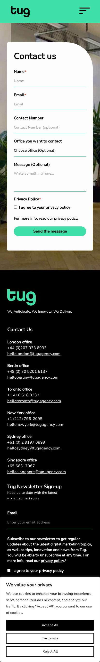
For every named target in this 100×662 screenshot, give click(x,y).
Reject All (50, 651)
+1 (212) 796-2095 (24, 418)
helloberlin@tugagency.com (32, 377)
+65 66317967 (21, 466)
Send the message (50, 231)
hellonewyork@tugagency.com (35, 424)
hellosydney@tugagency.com (33, 448)
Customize (50, 638)
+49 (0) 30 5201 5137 (27, 371)
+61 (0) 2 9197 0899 (26, 442)
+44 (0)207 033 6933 (27, 348)
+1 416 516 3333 (23, 395)
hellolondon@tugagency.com (33, 353)
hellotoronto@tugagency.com (34, 401)
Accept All (50, 625)
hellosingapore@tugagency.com (36, 472)
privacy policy (65, 218)
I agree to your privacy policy (44, 207)
